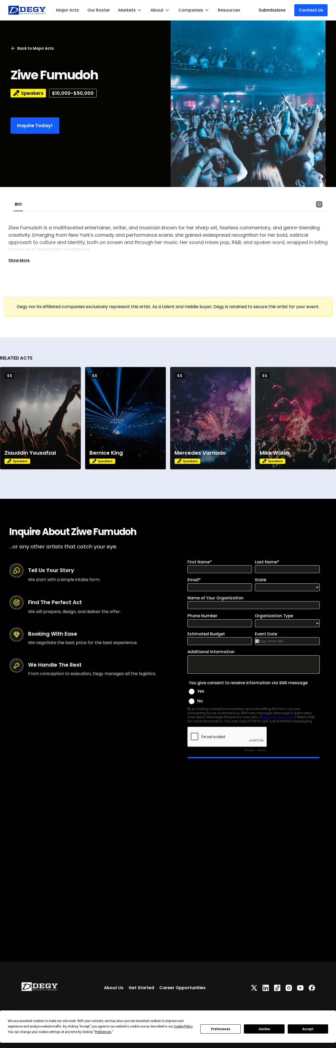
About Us (113, 988)
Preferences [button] (103, 1032)
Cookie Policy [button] (183, 1026)
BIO (18, 204)
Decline (264, 1029)
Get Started (141, 988)
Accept (307, 1029)
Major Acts (67, 10)
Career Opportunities (182, 988)
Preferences (220, 1029)
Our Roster (98, 10)
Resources (229, 10)
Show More (19, 260)
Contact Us (311, 10)
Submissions (272, 10)
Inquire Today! (35, 125)
